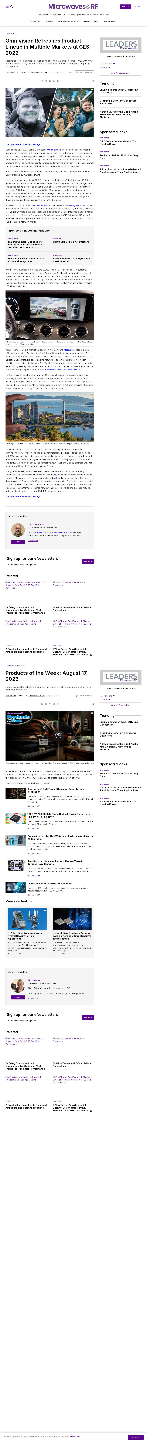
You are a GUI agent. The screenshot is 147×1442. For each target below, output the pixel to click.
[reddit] (54, 81)
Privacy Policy (75, 1436)
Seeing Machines (76, 205)
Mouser (104, 67)
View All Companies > (121, 73)
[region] (73, 1437)
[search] (11, 6)
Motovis (68, 350)
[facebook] (42, 81)
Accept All (135, 1437)
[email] (58, 81)
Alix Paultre (11, 696)
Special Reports (90, 21)
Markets (50, 21)
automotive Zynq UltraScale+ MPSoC (63, 369)
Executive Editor (40, 532)
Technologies (36, 21)
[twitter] (50, 81)
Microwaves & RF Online (68, 21)
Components (11, 33)
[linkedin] (46, 81)
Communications (109, 21)
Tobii (54, 474)
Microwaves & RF (39, 72)
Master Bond (106, 63)
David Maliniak (12, 72)
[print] (93, 81)
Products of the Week (15, 666)
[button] (7, 6)
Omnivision (52, 150)
